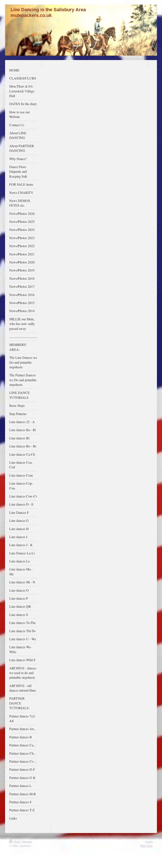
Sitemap (27, 841)
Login (149, 841)
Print (17, 841)
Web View (146, 846)
